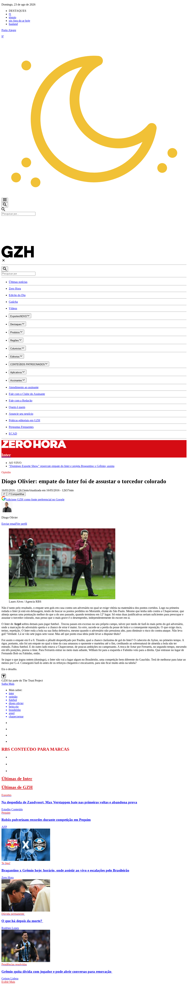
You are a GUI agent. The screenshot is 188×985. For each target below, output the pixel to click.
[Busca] (4, 204)
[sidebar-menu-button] (4, 200)
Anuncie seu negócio (21, 413)
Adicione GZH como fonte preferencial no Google (35, 499)
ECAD (13, 433)
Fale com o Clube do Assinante (27, 393)
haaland (13, 24)
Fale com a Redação (20, 400)
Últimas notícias (18, 281)
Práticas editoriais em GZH (24, 420)
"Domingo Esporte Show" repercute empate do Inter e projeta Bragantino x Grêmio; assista (61, 466)
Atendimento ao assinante (24, 387)
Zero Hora (15, 288)
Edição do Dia (17, 295)
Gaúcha (13, 301)
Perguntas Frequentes (21, 427)
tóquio (12, 17)
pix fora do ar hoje (19, 20)
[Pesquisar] (4, 269)
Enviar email (8, 523)
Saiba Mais (7, 683)
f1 (10, 14)
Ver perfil (21, 523)
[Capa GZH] (94, 222)
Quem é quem (17, 407)
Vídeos (13, 308)
